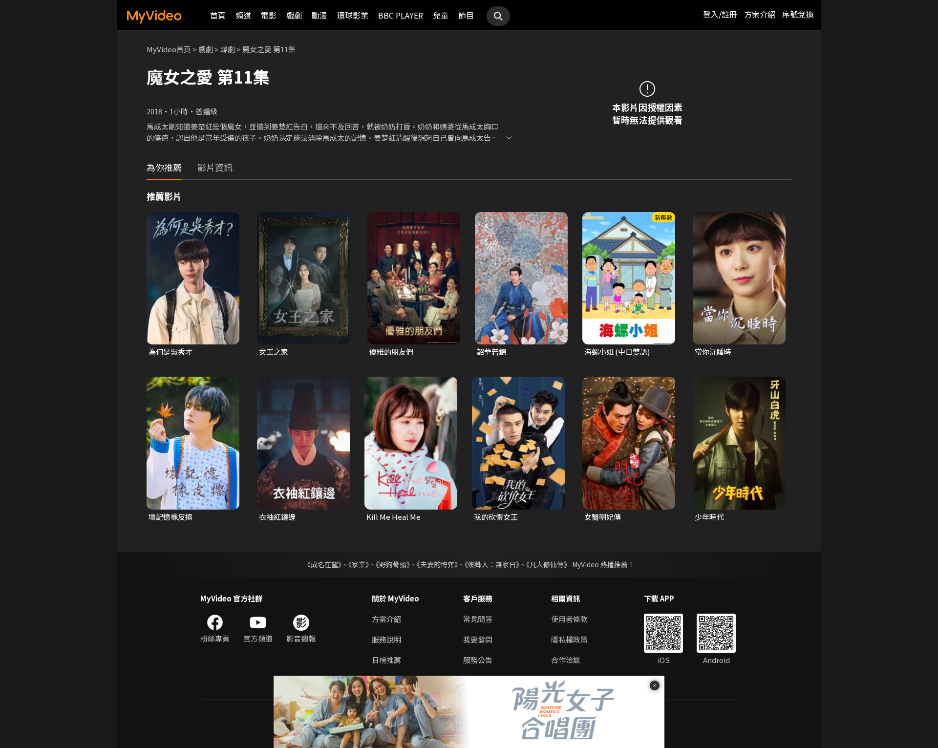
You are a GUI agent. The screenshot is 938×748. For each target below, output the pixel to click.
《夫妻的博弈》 (437, 564)
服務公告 (477, 660)
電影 (269, 15)
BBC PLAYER (400, 15)
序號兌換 (797, 14)
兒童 (440, 15)
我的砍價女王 (496, 517)
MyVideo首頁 (169, 49)
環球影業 (352, 15)
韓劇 (227, 49)
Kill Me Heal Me (393, 517)
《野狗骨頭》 (393, 564)
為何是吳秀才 (170, 351)
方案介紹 (759, 14)
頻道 (243, 15)
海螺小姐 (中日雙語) (617, 351)
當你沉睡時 (713, 351)
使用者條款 (569, 619)
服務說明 (386, 639)
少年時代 (709, 517)
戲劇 (294, 15)
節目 (466, 15)
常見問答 (477, 619)
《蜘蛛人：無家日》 (492, 564)
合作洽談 (565, 660)
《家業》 (358, 564)
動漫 (319, 15)
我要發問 (477, 639)
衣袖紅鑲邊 (277, 517)
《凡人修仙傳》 (548, 564)
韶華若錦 (491, 351)
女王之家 (273, 351)
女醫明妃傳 (602, 517)
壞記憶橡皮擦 (170, 517)
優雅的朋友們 (391, 351)
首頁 (218, 15)
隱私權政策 (569, 639)
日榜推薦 (386, 660)
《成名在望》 (322, 564)
